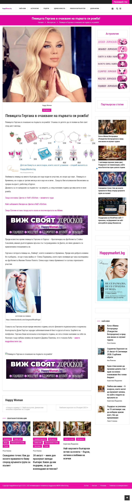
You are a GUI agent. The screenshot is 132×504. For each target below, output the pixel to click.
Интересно (46, 110)
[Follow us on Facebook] (112, 8)
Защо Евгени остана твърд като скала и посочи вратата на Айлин (34, 210)
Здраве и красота (59, 8)
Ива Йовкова (111, 360)
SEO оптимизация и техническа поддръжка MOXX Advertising (47, 485)
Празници (37, 446)
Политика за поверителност (118, 485)
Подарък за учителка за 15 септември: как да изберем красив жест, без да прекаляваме (116, 412)
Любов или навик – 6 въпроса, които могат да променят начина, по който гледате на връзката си (116, 392)
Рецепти (46, 8)
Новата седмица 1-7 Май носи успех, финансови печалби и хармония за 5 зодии (24, 408)
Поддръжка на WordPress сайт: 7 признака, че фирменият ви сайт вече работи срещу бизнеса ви (110, 220)
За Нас (86, 485)
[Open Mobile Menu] (120, 8)
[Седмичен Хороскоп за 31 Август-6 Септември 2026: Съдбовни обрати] (101, 351)
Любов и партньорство (77, 8)
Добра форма (94, 8)
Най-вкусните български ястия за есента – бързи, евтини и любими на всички (76, 453)
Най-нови (22, 8)
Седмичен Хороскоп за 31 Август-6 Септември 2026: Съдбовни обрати (117, 353)
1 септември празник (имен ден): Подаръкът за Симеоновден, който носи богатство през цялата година (111, 165)
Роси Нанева (7, 451)
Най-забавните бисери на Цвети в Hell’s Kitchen (25, 204)
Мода (6, 443)
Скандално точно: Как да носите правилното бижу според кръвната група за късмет (16, 460)
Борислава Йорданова (70, 444)
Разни (6, 446)
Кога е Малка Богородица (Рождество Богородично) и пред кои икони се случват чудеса (110, 139)
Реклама (103, 485)
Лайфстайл (17, 439)
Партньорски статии (17, 443)
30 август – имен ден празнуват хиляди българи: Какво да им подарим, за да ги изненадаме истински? (45, 462)
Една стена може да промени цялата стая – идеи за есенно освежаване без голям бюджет (117, 372)
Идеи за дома (69, 439)
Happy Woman (47, 105)
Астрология (35, 8)
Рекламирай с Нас (120, 2)
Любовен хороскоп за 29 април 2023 (73, 407)
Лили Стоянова (112, 421)
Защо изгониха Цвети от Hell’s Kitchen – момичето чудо (29, 197)
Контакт (94, 485)
